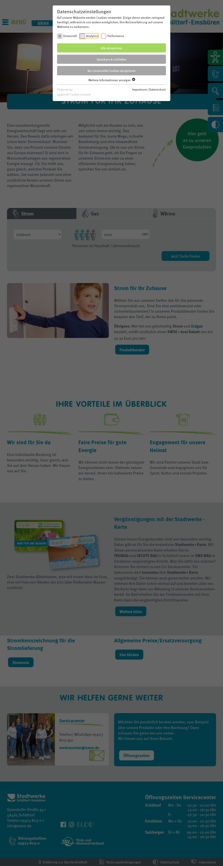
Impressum (139, 89)
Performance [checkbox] (115, 36)
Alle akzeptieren (111, 48)
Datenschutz (157, 89)
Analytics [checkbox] (92, 36)
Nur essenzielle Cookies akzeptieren (112, 70)
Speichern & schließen (111, 59)
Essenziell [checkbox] (70, 36)
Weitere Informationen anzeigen (110, 80)
